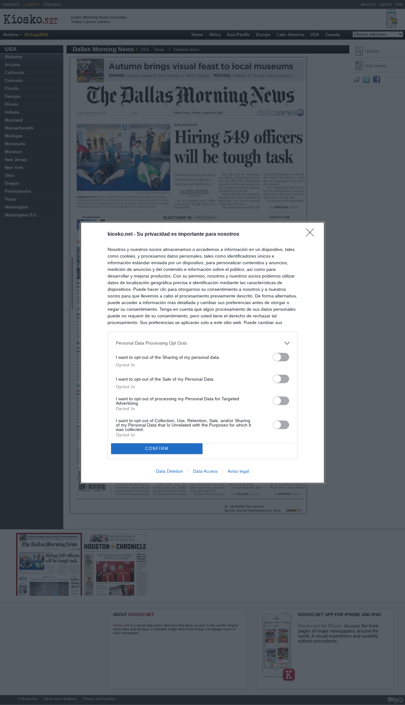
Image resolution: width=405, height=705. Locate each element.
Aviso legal (238, 471)
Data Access (205, 471)
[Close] (312, 234)
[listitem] (202, 343)
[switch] (281, 357)
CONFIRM (157, 448)
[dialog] (202, 352)
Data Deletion (169, 471)
